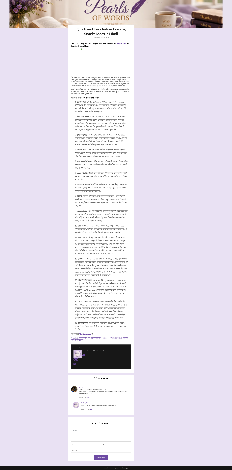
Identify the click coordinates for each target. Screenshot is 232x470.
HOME (106, 3)
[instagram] (74, 364)
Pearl (112, 3)
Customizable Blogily (122, 468)
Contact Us (150, 3)
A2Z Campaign (85, 334)
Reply (88, 397)
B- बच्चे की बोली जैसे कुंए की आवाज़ (88, 338)
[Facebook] (85, 355)
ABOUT (159, 3)
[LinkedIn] (74, 360)
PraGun (81, 387)
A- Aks (73, 338)
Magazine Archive (138, 3)
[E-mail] (83, 355)
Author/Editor (85, 403)
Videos (128, 3)
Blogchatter (122, 43)
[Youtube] (77, 360)
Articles (120, 3)
